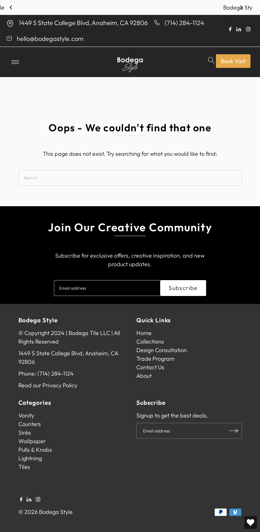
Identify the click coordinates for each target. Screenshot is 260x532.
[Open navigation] (15, 62)
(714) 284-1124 (184, 23)
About (144, 375)
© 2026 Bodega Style (45, 512)
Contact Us (150, 367)
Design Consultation (161, 350)
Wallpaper (32, 441)
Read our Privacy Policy (47, 385)
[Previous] (11, 7)
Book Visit (233, 61)
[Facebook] (21, 499)
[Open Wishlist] (250, 522)
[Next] (241, 7)
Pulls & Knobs (35, 449)
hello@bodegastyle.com (50, 39)
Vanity (26, 415)
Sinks (24, 432)
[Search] (212, 62)
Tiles (24, 466)
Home (144, 333)
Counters (29, 424)
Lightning (30, 458)
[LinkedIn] (29, 499)
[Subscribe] (234, 431)
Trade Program (155, 358)
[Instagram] (38, 499)
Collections (150, 341)
